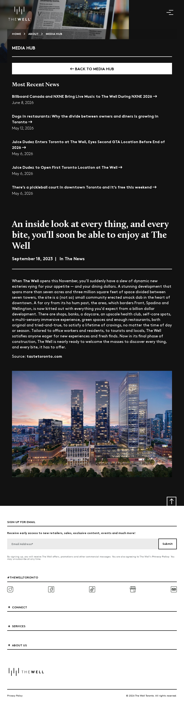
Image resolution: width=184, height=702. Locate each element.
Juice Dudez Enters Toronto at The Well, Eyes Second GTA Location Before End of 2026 (88, 144)
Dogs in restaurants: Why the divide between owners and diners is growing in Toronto (85, 118)
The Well (31, 280)
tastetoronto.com (44, 356)
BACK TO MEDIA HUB (94, 68)
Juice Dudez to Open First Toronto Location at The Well (65, 167)
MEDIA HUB (54, 34)
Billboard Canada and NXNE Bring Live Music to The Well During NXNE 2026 (82, 96)
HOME (16, 34)
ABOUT (33, 34)
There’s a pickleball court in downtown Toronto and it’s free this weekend (82, 186)
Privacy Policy (160, 556)
